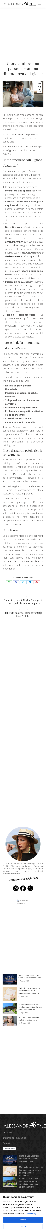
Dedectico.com (13, 256)
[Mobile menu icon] (39, 4)
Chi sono (7, 1132)
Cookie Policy (30, 1213)
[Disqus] (23, 713)
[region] (23, 1212)
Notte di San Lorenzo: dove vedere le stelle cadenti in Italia (30, 976)
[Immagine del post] (10, 979)
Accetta (23, 1220)
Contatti (6, 1143)
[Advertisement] (23, 31)
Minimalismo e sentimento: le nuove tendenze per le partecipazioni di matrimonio (29, 990)
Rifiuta (23, 1226)
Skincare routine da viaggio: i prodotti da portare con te (29, 1018)
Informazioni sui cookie (14, 1138)
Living (7, 83)
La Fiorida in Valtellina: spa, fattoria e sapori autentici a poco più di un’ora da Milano (30, 1007)
